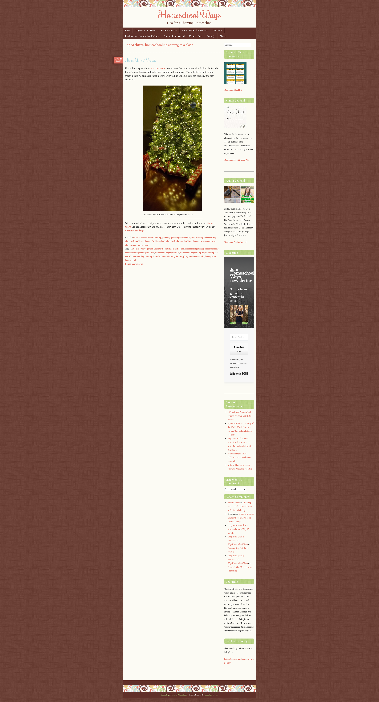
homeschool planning (194, 248)
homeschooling (154, 237)
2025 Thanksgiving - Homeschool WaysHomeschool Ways (238, 540)
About (223, 36)
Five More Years (140, 60)
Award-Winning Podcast (195, 30)
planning (166, 237)
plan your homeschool (193, 256)
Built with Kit (239, 373)
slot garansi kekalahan (237, 525)
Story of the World (174, 36)
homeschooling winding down (193, 252)
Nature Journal (168, 30)
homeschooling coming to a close (139, 252)
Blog (127, 30)
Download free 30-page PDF (236, 160)
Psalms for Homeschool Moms (142, 36)
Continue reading (134, 230)
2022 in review (158, 68)
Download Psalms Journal (235, 242)
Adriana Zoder (234, 502)
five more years (140, 237)
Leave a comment (134, 264)
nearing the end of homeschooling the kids (164, 256)
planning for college (134, 241)
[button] (239, 315)
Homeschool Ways (189, 14)
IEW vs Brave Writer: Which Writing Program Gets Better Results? (240, 416)
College (211, 36)
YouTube (217, 30)
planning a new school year (183, 237)
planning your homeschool (136, 245)
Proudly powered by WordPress (174, 695)
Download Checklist (233, 90)
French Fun (195, 36)
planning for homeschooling (178, 241)
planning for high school (154, 241)
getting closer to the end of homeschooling (165, 248)
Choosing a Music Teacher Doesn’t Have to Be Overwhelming (240, 506)
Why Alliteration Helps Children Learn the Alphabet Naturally (239, 457)
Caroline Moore (211, 695)
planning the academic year (204, 241)
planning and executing (206, 237)
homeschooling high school (167, 252)
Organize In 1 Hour (145, 30)
